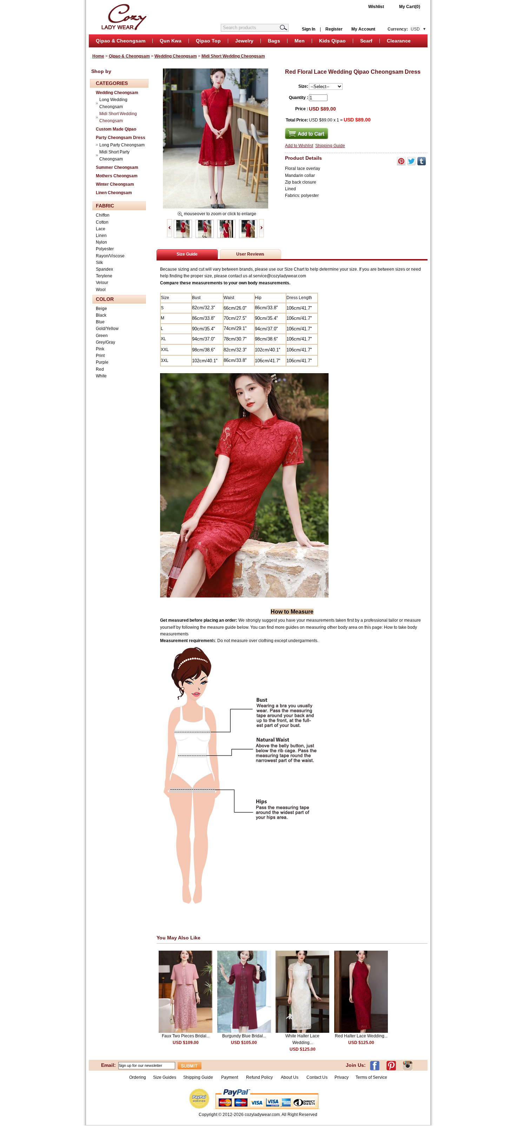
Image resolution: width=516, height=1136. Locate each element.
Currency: (404, 29)
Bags (274, 41)
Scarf (366, 41)
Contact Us (317, 1077)
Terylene (104, 275)
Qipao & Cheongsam (120, 41)
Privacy (342, 1077)
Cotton (102, 222)
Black (101, 315)
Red (100, 369)
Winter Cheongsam (115, 184)
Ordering (137, 1077)
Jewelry (244, 41)
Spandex (104, 269)
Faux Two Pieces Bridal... (186, 1035)
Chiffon (103, 215)
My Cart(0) (409, 6)
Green (102, 335)
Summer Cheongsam (117, 167)
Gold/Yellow (107, 328)
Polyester (105, 248)
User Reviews (250, 254)
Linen (101, 235)
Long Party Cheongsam (122, 145)
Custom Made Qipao (116, 129)
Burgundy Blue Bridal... (244, 1035)
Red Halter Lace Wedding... (361, 1035)
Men (300, 41)
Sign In (308, 29)
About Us (290, 1077)
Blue (100, 321)
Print (100, 355)
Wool (101, 289)
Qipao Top (208, 41)
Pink (100, 348)
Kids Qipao (332, 41)
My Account (363, 29)
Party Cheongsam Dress (120, 137)
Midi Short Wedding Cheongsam (233, 56)
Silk (99, 262)
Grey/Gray (105, 342)
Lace (100, 228)
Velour (102, 282)
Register (334, 29)
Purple (102, 362)
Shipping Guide (330, 145)
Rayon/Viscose (110, 255)
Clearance (399, 41)
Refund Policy (259, 1077)
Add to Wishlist (299, 145)
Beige (101, 308)
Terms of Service (371, 1077)
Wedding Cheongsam (175, 56)
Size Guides (164, 1077)
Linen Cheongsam (114, 192)
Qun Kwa (170, 41)
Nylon (101, 242)
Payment (229, 1077)
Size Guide (187, 254)
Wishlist (376, 6)
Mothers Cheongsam (117, 175)
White (101, 376)
